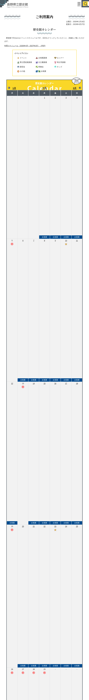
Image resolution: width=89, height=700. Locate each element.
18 (76, 453)
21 (33, 596)
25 (76, 596)
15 (44, 453)
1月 (14, 88)
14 (33, 453)
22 (44, 596)
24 (66, 596)
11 (76, 310)
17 (66, 453)
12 (12, 453)
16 (55, 453)
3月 (74, 88)
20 (22, 596)
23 (55, 596)
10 (66, 310)
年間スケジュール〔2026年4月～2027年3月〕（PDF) (24, 46)
